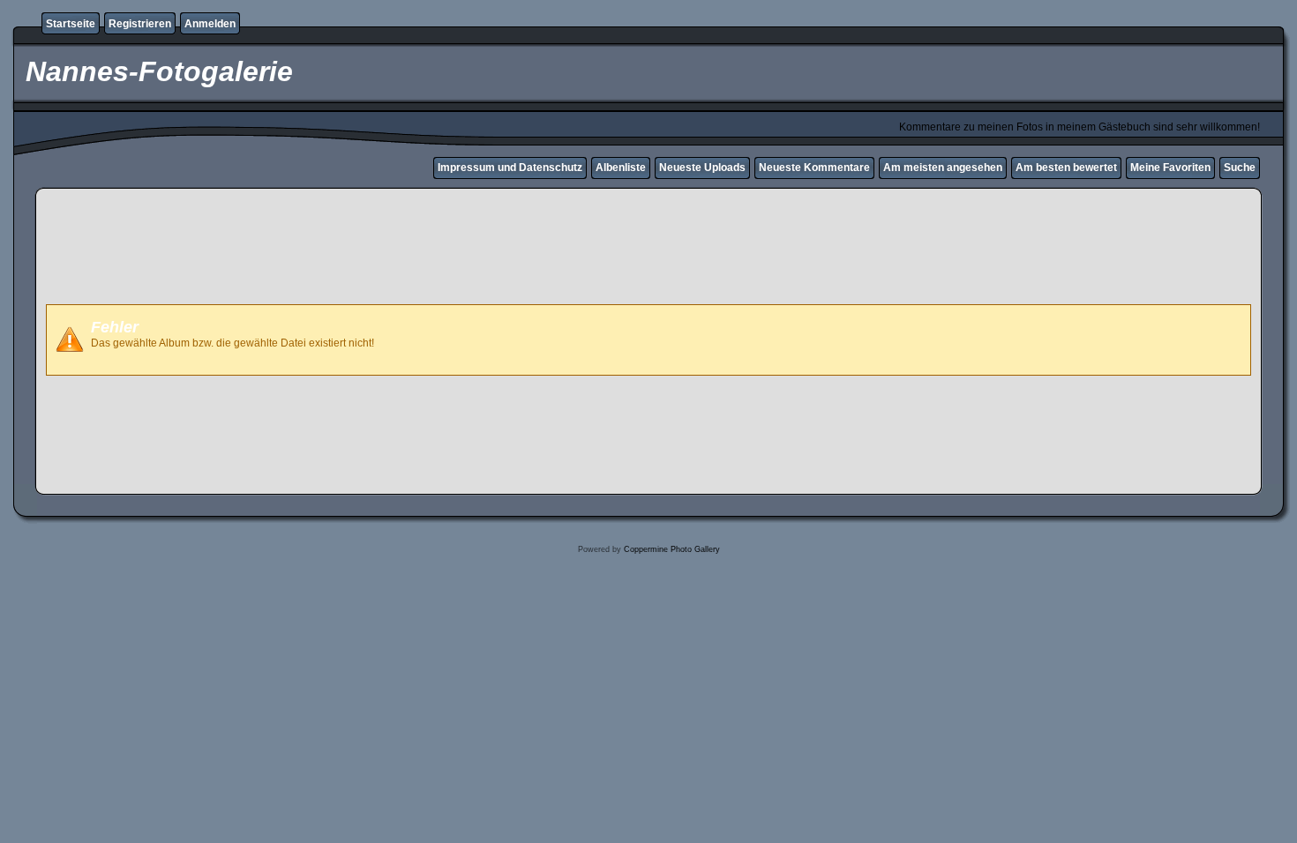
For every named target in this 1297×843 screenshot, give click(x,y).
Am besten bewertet (1066, 167)
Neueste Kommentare (814, 167)
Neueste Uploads (702, 167)
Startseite (70, 24)
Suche (1240, 167)
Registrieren (140, 24)
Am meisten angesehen (942, 167)
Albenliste (621, 167)
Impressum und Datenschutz (510, 167)
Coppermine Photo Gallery (672, 549)
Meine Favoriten (1170, 167)
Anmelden (210, 24)
